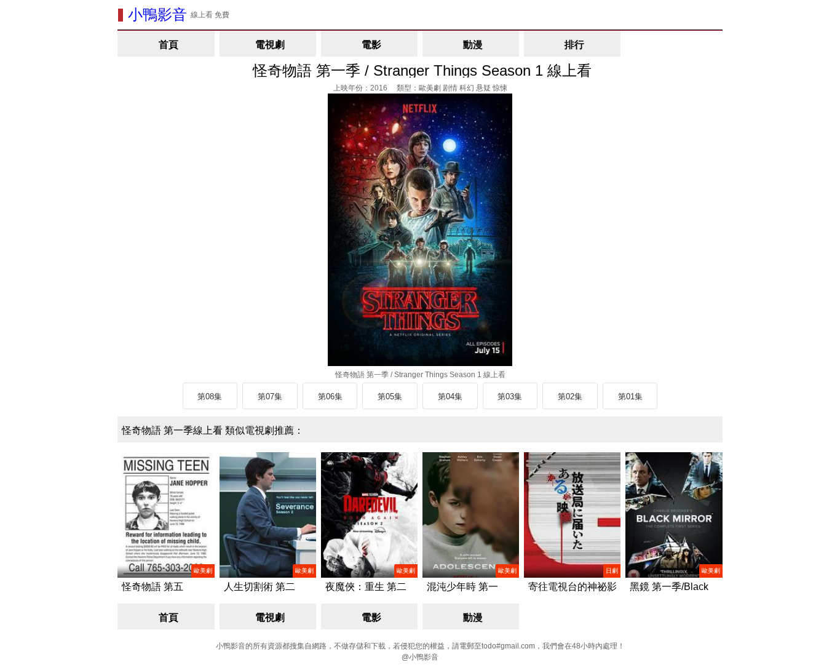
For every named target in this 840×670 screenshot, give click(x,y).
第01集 (630, 396)
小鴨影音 (157, 14)
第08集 (209, 396)
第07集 (270, 396)
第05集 (390, 396)
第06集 (330, 396)
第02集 (570, 396)
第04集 (450, 396)
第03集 (509, 396)
